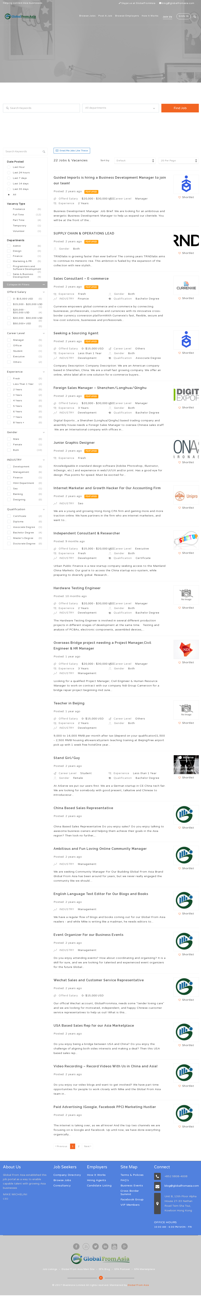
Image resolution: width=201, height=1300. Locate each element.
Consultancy (62, 1185)
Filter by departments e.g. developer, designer (110, 116)
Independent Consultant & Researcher (87, 533)
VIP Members (130, 1204)
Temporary (27, 225)
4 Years (27, 400)
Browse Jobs (87, 16)
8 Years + (27, 422)
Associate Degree (27, 527)
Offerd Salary (16, 292)
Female (27, 444)
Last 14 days (20, 183)
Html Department (27, 483)
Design (27, 251)
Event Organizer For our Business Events (88, 935)
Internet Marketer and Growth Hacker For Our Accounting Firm (107, 488)
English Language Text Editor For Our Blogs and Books (101, 894)
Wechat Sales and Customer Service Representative (99, 980)
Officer (27, 345)
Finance (27, 256)
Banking (27, 494)
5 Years (27, 406)
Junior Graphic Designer (74, 443)
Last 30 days (20, 189)
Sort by (104, 160)
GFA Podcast (122, 1269)
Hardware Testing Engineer (77, 588)
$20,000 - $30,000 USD (27, 311)
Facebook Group (132, 1199)
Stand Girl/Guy (67, 758)
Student (27, 351)
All (14, 194)
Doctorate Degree (27, 543)
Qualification (16, 509)
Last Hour (19, 167)
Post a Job (105, 16)
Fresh (27, 378)
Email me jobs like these (74, 150)
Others (27, 362)
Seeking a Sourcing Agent (76, 333)
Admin (27, 245)
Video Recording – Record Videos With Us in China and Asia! (106, 1066)
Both (27, 450)
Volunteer (27, 231)
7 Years (27, 417)
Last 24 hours (21, 172)
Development (27, 466)
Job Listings (50, 1269)
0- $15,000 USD (27, 298)
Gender (12, 432)
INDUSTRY (14, 459)
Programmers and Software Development (27, 268)
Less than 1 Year (27, 384)
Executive (27, 356)
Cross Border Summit (130, 1192)
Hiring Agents (96, 1180)
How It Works (150, 16)
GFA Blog (104, 1269)
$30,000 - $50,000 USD (28, 319)
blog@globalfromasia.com (178, 3)
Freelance (27, 209)
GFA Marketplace (144, 1269)
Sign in (184, 16)
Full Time (27, 214)
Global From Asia (138, 1285)
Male (27, 439)
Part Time (27, 220)
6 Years (27, 411)
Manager (27, 340)
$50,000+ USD (27, 324)
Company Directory (67, 1175)
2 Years (27, 389)
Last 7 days (20, 178)
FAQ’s (125, 1180)
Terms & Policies (132, 1175)
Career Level (16, 333)
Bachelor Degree (27, 532)
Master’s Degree (27, 538)
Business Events (132, 1185)
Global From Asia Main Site (77, 1269)
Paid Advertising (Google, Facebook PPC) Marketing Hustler (105, 1107)
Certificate (27, 516)
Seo (27, 488)
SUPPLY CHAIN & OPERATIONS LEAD (84, 233)
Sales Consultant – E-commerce (81, 278)
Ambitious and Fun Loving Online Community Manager (100, 849)
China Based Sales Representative (83, 808)
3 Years (27, 395)
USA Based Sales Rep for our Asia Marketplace (94, 1025)
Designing (27, 499)
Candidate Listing (99, 1185)
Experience (15, 371)
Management (27, 472)
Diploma (27, 521)
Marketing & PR (27, 261)
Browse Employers (127, 16)
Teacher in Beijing (69, 703)
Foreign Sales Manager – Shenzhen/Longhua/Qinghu (100, 388)
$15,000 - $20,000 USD (28, 305)
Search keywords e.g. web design (23, 116)
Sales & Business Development (27, 275)
